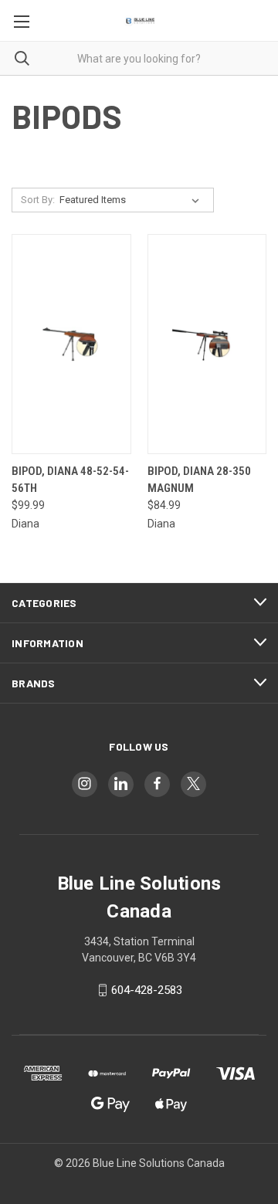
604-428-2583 (146, 990)
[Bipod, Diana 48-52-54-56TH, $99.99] (71, 344)
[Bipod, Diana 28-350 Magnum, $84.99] (207, 344)
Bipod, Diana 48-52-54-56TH (70, 480)
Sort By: (38, 199)
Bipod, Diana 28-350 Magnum (199, 480)
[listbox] (132, 200)
